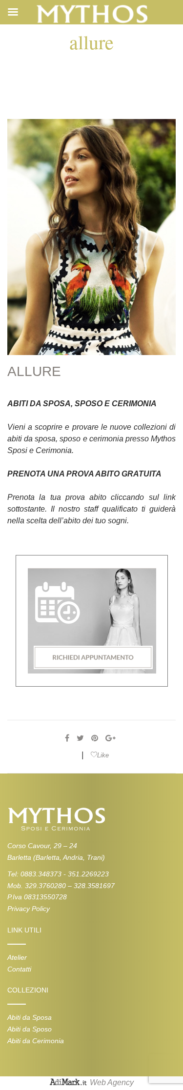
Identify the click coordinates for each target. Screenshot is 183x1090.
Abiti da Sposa (29, 1017)
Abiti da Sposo (29, 1029)
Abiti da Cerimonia (35, 1041)
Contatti (19, 969)
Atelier (17, 957)
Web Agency (112, 1082)
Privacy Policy (28, 908)
